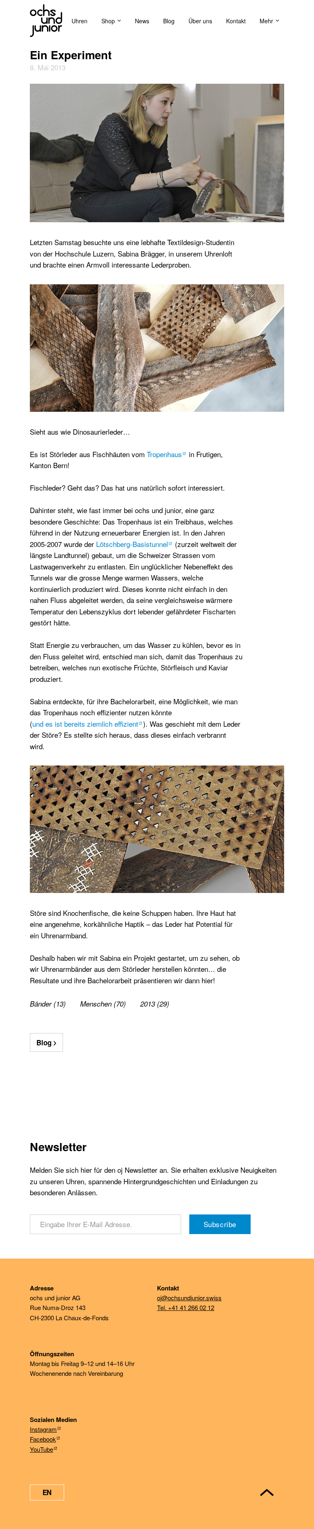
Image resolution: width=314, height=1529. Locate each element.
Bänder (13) (48, 1004)
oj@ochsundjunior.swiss (189, 1297)
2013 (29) (154, 1004)
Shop (108, 21)
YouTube (41, 1449)
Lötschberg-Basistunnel (132, 544)
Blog (169, 21)
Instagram (43, 1429)
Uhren (79, 21)
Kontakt (236, 21)
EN (47, 1492)
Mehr (266, 21)
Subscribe (220, 1224)
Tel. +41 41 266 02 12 (185, 1307)
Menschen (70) (103, 1004)
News (142, 21)
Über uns (200, 21)
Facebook (43, 1439)
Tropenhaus (164, 454)
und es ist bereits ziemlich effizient (85, 724)
